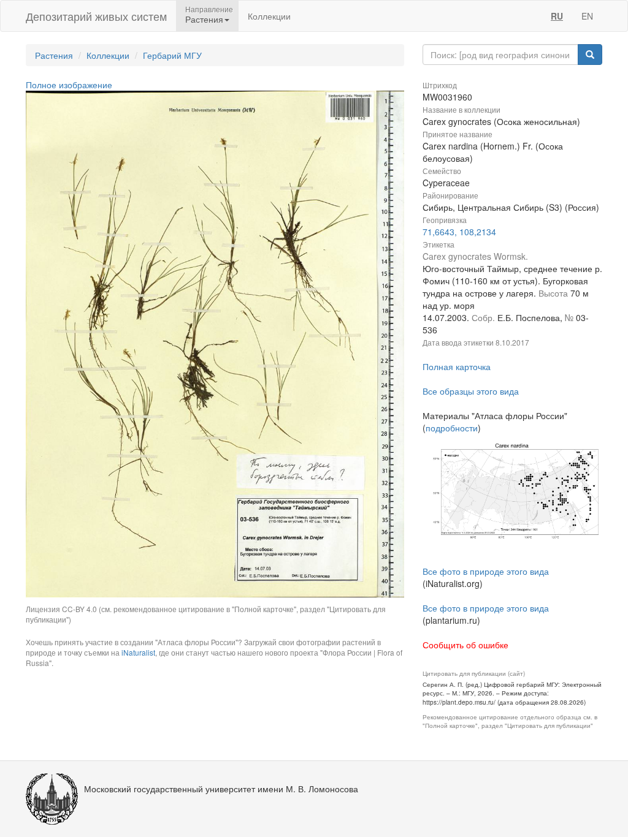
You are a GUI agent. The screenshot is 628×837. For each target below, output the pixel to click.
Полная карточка (457, 366)
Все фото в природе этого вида (486, 571)
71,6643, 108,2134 (459, 231)
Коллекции (269, 16)
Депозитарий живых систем (96, 16)
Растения (54, 55)
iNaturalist (138, 652)
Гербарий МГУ (172, 55)
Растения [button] (204, 19)
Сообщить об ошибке (465, 644)
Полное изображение (69, 84)
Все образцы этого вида (471, 391)
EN (587, 16)
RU (557, 16)
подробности (452, 428)
